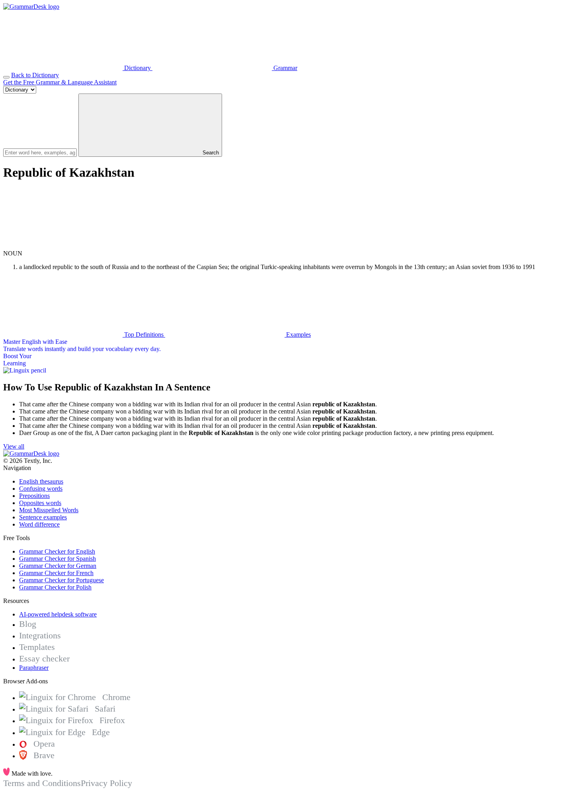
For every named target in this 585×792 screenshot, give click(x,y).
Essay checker (44, 658)
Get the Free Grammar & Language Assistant (60, 82)
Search (210, 153)
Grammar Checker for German (57, 565)
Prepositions (34, 495)
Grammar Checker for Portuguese (61, 580)
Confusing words (40, 488)
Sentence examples (43, 517)
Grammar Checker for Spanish (57, 558)
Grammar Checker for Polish (55, 587)
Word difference (39, 524)
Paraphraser (34, 667)
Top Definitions (144, 334)
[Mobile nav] (6, 77)
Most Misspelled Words (48, 510)
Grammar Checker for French (56, 573)
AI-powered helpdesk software (58, 614)
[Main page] (31, 6)
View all (13, 446)
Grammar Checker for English (57, 551)
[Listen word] (63, 246)
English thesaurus (41, 481)
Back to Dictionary (35, 75)
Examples (298, 334)
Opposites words (40, 502)
